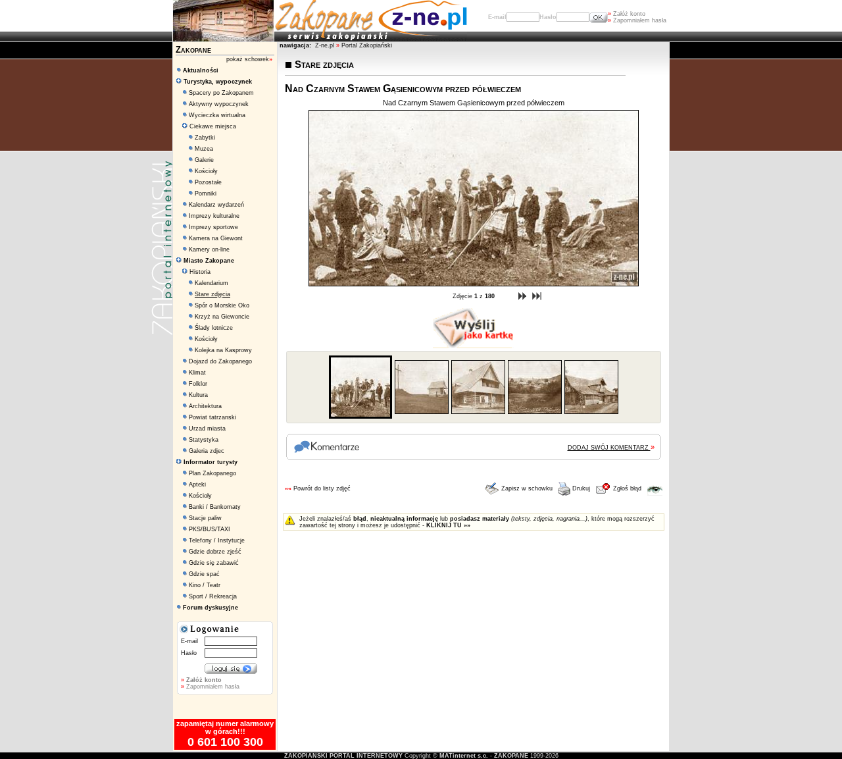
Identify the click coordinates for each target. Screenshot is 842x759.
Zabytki (205, 137)
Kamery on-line (209, 249)
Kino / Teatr (204, 585)
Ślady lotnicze (214, 328)
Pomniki (205, 193)
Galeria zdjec (206, 451)
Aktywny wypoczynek (219, 104)
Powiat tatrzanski (212, 417)
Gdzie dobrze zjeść (215, 551)
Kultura (198, 395)
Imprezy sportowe (213, 227)
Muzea (204, 148)
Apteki (197, 484)
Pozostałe (208, 182)
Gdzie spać (204, 574)
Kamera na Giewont (216, 238)
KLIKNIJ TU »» (448, 525)
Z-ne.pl (325, 45)
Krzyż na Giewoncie (222, 316)
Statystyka (203, 439)
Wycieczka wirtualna (217, 115)
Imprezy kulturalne (214, 216)
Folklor (198, 383)
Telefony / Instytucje (217, 540)
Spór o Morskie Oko (222, 305)
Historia (198, 272)
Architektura (205, 406)
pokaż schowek (249, 59)
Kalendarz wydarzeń (216, 204)
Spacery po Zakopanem (221, 93)
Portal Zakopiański (366, 45)
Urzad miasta (207, 428)
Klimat (197, 372)
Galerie (204, 160)
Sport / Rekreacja (213, 596)
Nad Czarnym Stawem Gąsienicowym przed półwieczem (473, 103)
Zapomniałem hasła (637, 20)
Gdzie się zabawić (214, 563)
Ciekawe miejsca (211, 126)
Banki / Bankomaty (215, 507)
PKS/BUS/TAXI (209, 529)
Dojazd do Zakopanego (220, 361)
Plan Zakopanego (212, 473)
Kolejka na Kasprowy (223, 350)
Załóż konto (626, 14)
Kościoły (206, 171)
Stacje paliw (205, 518)
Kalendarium (211, 283)
